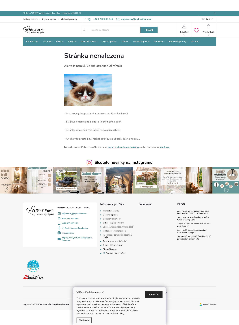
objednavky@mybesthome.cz (74, 213)
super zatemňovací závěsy (123, 147)
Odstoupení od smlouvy (113, 223)
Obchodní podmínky (69, 19)
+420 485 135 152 (70, 223)
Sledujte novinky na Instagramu (124, 162)
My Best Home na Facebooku (75, 228)
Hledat (149, 29)
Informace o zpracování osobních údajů (117, 236)
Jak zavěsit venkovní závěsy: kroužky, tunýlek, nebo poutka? (193, 218)
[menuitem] (32, 41)
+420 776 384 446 (70, 218)
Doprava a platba (49, 19)
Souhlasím (154, 294)
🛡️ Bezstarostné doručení (114, 253)
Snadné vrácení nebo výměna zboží (118, 227)
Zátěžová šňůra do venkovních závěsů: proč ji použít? (193, 224)
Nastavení (84, 320)
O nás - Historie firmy (112, 245)
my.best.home (68, 233)
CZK (208, 19)
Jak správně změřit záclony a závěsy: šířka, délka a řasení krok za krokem (193, 212)
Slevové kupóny (110, 249)
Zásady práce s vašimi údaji (114, 241)
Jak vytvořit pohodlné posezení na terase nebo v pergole (191, 231)
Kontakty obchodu (30, 19)
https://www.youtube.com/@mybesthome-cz (77, 238)
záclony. (165, 147)
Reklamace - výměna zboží (114, 231)
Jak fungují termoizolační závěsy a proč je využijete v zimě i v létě (194, 237)
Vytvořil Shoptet (209, 304)
